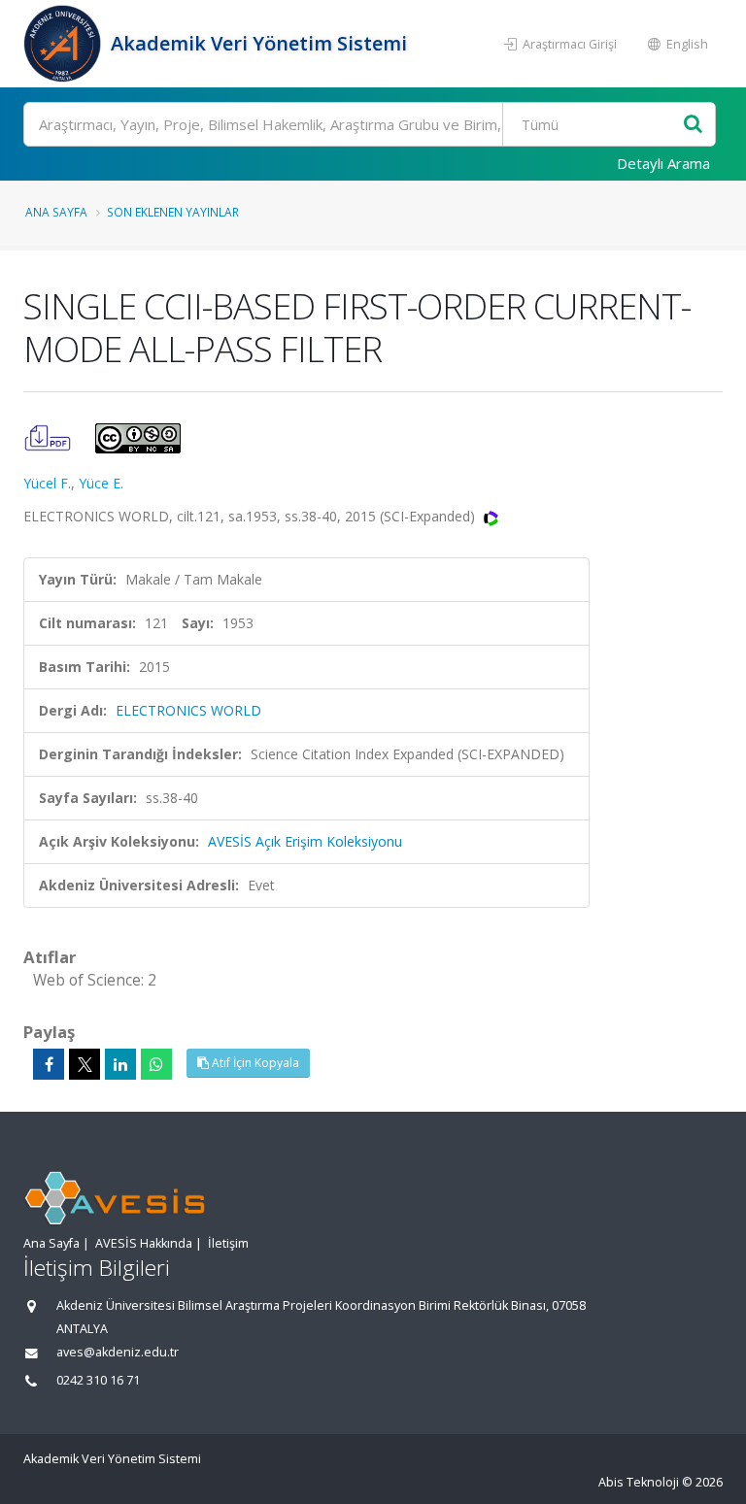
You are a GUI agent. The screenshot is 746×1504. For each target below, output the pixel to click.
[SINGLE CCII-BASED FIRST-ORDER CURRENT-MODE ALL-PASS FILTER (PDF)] (49, 436)
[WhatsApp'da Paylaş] (156, 1064)
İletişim (228, 1243)
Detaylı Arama (663, 163)
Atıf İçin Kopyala (254, 1062)
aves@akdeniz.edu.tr (117, 1352)
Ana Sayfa (56, 211)
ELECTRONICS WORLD (188, 710)
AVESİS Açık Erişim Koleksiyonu (305, 841)
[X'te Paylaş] (84, 1064)
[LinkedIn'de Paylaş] (120, 1064)
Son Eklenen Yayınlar (173, 211)
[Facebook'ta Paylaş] (48, 1064)
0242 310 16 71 (98, 1380)
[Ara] (693, 125)
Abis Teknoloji (638, 1482)
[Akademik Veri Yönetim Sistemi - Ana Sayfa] (64, 43)
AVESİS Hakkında (143, 1243)
